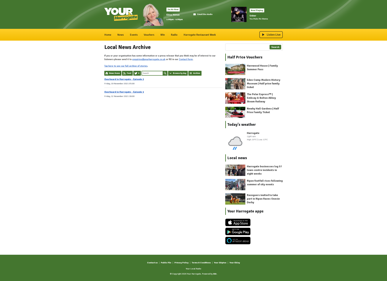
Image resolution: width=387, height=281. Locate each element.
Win (162, 34)
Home (107, 34)
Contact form (186, 59)
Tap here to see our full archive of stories (125, 65)
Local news (237, 158)
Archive (196, 73)
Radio (174, 34)
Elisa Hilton (173, 14)
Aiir (215, 274)
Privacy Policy (181, 262)
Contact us (152, 262)
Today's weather (241, 124)
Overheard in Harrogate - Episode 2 (124, 79)
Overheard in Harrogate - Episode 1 (124, 91)
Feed (129, 73)
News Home (114, 73)
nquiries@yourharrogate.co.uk (149, 59)
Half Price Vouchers (244, 57)
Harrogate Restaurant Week (200, 34)
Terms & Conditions (201, 262)
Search (165, 73)
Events (134, 34)
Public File (166, 262)
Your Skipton (220, 262)
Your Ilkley (234, 262)
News (120, 34)
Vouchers (149, 34)
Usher (253, 15)
